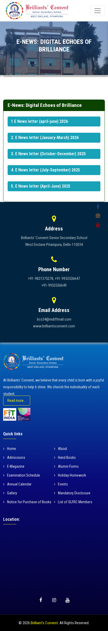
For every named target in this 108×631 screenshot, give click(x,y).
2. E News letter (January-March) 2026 (45, 137)
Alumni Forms (68, 466)
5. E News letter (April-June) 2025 (40, 186)
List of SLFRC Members (75, 502)
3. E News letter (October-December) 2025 (48, 153)
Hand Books (67, 457)
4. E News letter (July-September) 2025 (45, 169)
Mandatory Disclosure (74, 493)
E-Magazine (15, 466)
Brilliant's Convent (44, 623)
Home (11, 449)
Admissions (16, 457)
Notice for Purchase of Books (29, 502)
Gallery (12, 493)
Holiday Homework (72, 475)
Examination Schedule (23, 475)
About (62, 449)
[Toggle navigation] (97, 10)
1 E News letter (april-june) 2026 (39, 121)
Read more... (16, 400)
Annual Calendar (19, 484)
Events (63, 484)
